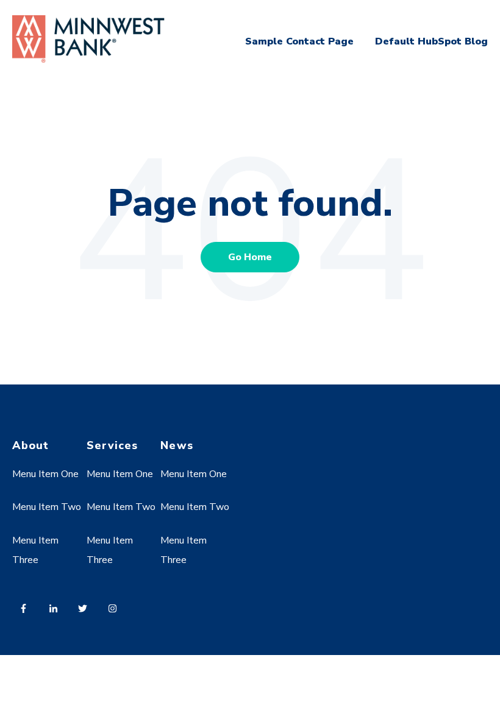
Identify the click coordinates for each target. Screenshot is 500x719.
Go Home (250, 257)
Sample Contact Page (299, 41)
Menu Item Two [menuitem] (46, 507)
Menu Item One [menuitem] (45, 474)
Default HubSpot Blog (431, 41)
